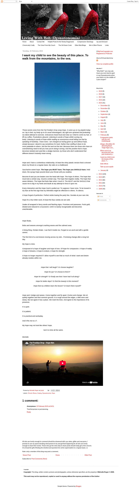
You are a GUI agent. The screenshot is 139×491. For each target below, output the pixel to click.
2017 (101, 97)
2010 (101, 186)
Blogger (78, 486)
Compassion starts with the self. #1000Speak (106, 139)
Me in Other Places (95, 45)
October (103, 111)
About (32, 42)
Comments (102, 200)
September (104, 114)
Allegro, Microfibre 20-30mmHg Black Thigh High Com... (107, 145)
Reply (29, 412)
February (104, 135)
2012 (101, 180)
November (104, 108)
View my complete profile (104, 64)
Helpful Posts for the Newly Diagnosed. (61, 42)
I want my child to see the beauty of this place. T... (107, 159)
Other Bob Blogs (80, 45)
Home (24, 42)
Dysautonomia (46, 393)
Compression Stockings (85, 42)
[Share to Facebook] (57, 390)
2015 (101, 103)
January (103, 170)
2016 (101, 100)
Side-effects (104, 164)
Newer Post (27, 455)
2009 (101, 189)
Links (107, 45)
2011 (100, 183)
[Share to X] (55, 390)
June (102, 123)
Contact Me (41, 42)
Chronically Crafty (29, 45)
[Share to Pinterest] (59, 390)
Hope (53, 393)
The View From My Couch (46, 45)
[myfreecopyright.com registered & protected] (105, 53)
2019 (101, 91)
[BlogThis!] (53, 390)
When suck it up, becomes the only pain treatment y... (106, 152)
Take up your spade (106, 166)
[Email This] (52, 390)
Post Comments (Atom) (39, 459)
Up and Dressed (101, 42)
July (102, 120)
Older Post (88, 455)
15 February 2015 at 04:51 (45, 406)
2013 (101, 177)
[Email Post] (48, 390)
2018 (101, 94)
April (102, 129)
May (102, 126)
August (103, 117)
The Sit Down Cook (65, 45)
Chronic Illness (32, 393)
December (104, 105)
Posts (101, 196)
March (103, 132)
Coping (39, 393)
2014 (101, 174)
